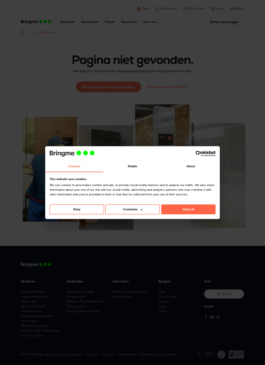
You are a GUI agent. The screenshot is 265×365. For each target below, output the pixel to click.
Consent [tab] (74, 166)
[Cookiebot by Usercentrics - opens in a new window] (199, 153)
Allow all (188, 209)
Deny (76, 209)
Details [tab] (132, 166)
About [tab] (190, 166)
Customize (130, 209)
